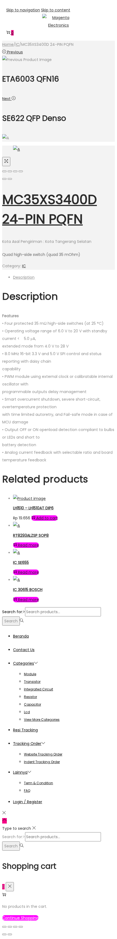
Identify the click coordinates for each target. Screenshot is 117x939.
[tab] (64, 277)
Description (24, 277)
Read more (28, 545)
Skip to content (55, 10)
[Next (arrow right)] (10, 179)
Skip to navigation (23, 10)
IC (17, 44)
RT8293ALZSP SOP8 (31, 535)
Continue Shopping (20, 918)
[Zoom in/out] (21, 171)
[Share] (10, 171)
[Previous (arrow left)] (4, 179)
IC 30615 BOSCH (27, 589)
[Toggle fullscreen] (15, 171)
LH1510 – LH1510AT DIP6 (33, 508)
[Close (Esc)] (4, 171)
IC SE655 (21, 562)
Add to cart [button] (47, 518)
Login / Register (27, 802)
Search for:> (13, 612)
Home (8, 44)
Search (11, 621)
